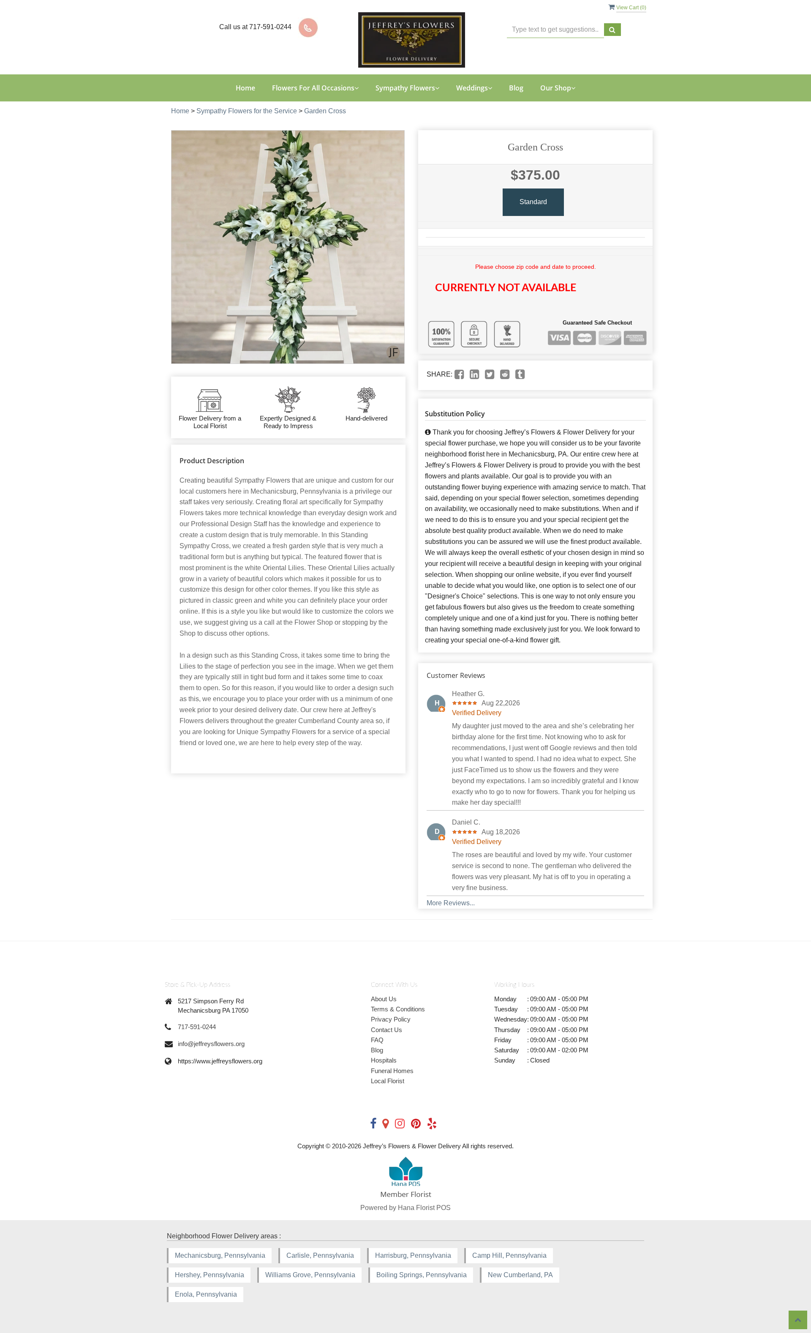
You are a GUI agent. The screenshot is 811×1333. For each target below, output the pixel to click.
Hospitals (384, 1060)
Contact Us (386, 1029)
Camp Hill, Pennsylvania (509, 1255)
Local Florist (387, 1080)
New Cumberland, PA (520, 1274)
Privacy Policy (391, 1019)
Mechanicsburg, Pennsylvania (220, 1255)
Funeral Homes (392, 1070)
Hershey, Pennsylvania (209, 1274)
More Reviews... (451, 903)
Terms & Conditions (398, 1009)
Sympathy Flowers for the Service (246, 111)
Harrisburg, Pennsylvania (413, 1255)
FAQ (377, 1039)
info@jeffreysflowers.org (211, 1043)
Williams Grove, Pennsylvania (310, 1274)
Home (245, 88)
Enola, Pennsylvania (206, 1294)
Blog (516, 88)
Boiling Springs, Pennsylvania (421, 1274)
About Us (384, 998)
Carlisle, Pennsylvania (320, 1255)
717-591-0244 (197, 1026)
